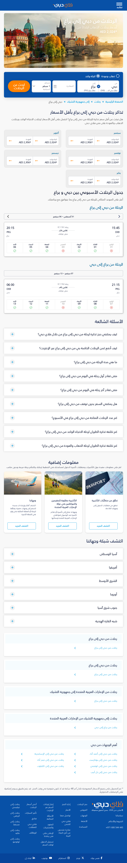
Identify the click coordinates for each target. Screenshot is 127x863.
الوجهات (83, 815)
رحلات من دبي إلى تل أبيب (104, 772)
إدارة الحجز (66, 804)
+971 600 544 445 (114, 827)
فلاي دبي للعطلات (32, 826)
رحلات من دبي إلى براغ (106, 648)
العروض (83, 809)
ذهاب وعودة (108, 76)
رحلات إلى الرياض (15, 814)
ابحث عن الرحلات (19, 86)
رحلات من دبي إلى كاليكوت (50, 766)
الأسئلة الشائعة (50, 817)
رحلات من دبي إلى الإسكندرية (49, 754)
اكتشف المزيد (103, 526)
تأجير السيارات (31, 812)
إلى (93, 83)
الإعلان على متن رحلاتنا (48, 835)
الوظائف (33, 832)
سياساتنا (119, 815)
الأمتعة (84, 821)
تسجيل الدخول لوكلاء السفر (47, 843)
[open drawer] (119, 4)
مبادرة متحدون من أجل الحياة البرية (64, 832)
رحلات (97, 102)
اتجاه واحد (90, 76)
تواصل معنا (65, 815)
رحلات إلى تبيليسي (15, 806)
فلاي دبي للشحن (66, 823)
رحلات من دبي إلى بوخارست (103, 760)
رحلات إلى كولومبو (15, 840)
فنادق (34, 818)
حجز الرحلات (82, 804)
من (116, 83)
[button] (63, 334)
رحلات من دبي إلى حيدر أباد (50, 760)
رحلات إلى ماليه (15, 832)
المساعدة (83, 826)
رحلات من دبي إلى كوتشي (103, 766)
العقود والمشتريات (48, 826)
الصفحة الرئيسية (114, 102)
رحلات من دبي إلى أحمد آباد (103, 754)
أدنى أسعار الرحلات (32, 806)
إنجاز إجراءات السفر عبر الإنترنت (48, 807)
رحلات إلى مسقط (15, 823)
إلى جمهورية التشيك (78, 102)
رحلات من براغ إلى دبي (106, 727)
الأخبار (67, 809)
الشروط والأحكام (116, 821)
